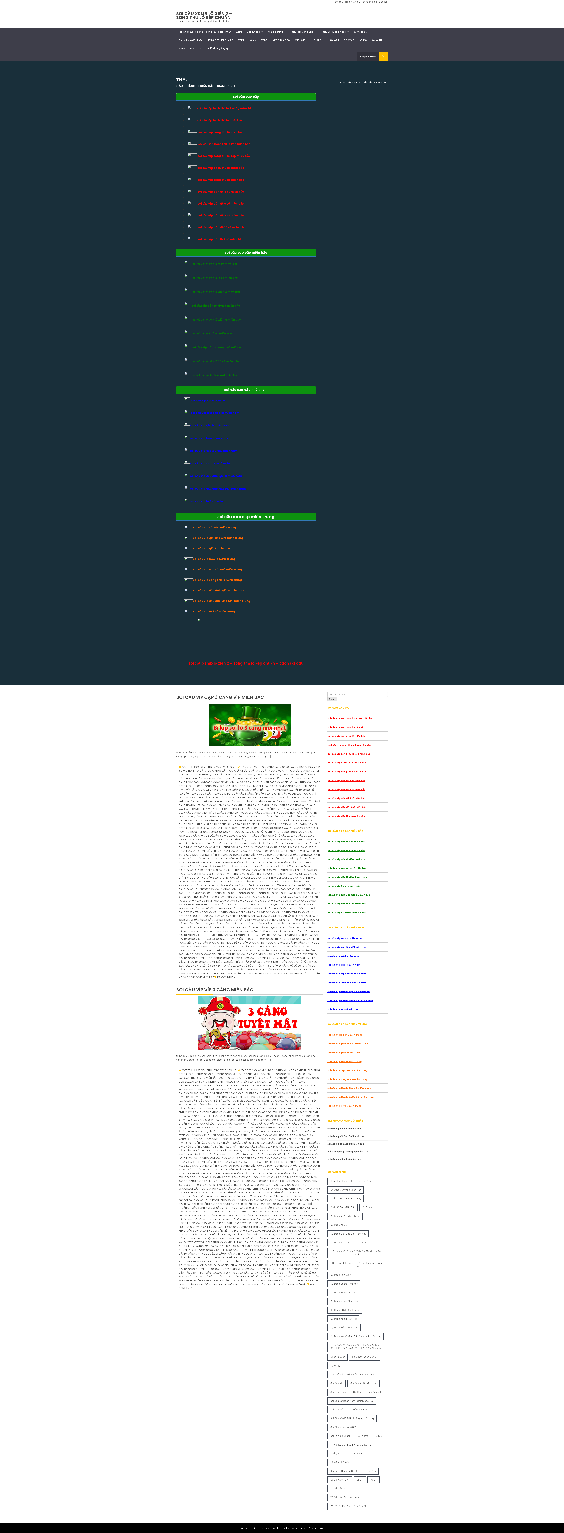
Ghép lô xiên (337, 1357)
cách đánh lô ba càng (198, 1104)
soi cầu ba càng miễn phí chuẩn (293, 935)
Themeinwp (316, 1528)
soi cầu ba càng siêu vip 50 (297, 1265)
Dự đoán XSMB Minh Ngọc (345, 1310)
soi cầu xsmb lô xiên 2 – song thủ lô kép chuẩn (361, 1)
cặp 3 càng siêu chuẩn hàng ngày (291, 782)
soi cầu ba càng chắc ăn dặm (213, 927)
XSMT (264, 40)
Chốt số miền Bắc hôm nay (345, 1198)
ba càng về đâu (231, 1074)
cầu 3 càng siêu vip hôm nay (291, 824)
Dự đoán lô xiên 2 (340, 1275)
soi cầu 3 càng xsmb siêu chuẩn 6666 (274, 916)
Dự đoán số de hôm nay (344, 1283)
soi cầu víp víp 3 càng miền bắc (287, 1284)
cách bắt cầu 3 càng (245, 1089)
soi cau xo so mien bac (363, 1383)
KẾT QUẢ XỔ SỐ (281, 40)
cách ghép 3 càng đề (259, 1104)
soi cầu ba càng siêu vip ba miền (266, 1269)
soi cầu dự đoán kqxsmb (367, 1392)
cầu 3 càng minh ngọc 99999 (217, 1139)
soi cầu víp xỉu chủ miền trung (214, 527)
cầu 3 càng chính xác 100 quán (250, 1120)
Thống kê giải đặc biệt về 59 (346, 1453)
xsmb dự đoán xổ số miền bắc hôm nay (353, 1471)
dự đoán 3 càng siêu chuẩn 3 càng (285, 855)
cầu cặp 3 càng (200, 839)
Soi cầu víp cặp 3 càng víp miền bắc (220, 697)
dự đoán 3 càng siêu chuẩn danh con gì (233, 858)
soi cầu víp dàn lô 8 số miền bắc (215, 277)
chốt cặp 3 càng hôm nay (289, 843)
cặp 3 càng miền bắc (197, 774)
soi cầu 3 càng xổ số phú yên (204, 908)
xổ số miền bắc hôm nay (344, 1497)
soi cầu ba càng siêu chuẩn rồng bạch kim (271, 1261)
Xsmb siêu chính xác (248, 31)
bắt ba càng (276, 1078)
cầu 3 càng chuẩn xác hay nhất (230, 1123)
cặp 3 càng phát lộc (240, 778)
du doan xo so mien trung (345, 1216)
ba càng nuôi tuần (305, 1070)
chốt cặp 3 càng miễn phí (206, 847)
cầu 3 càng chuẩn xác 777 (213, 797)
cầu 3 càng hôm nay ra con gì (204, 809)
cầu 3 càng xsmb (205, 1158)
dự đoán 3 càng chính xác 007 (271, 851)
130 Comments (226, 977)
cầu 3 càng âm (248, 793)
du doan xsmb (338, 1225)
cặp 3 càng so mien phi (211, 786)
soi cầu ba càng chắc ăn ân (293, 1234)
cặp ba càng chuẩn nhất (249, 790)
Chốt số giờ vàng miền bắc (345, 1190)
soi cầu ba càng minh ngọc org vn (260, 942)
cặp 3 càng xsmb (221, 790)
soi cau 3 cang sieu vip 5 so (263, 897)
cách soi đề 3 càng (238, 1108)
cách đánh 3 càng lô (228, 1097)
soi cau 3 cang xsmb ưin (272, 920)
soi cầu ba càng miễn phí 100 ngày (251, 931)
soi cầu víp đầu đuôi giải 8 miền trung (220, 590)
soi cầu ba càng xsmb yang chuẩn (219, 973)
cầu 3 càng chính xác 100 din (277, 793)
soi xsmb (363, 1435)
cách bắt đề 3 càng (273, 1089)
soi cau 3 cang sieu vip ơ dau (244, 900)
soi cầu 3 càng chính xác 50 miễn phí (236, 874)
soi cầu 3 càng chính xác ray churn (247, 881)
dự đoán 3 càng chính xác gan (208, 855)
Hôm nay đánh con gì (364, 1357)
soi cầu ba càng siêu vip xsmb (258, 962)
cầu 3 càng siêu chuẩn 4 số (218, 1143)
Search (332, 699)
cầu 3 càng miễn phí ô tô (202, 813)
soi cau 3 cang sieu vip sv (279, 900)
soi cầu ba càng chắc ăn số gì (252, 927)
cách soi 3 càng (284, 1104)
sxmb (379, 1435)
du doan (367, 1207)
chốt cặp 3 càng (261, 843)
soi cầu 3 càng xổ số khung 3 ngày (287, 1215)
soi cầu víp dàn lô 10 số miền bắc (215, 361)
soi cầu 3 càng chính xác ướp (261, 885)
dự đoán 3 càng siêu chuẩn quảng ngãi (285, 858)
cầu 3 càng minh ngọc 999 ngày (276, 813)
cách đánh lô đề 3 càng (229, 1104)
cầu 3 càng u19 (244, 828)
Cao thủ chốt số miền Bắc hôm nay (350, 1181)
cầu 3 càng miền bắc (237, 809)
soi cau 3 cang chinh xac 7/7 (278, 874)
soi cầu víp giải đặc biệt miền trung (218, 538)
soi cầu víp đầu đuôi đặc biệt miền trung (221, 601)
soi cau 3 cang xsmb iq (286, 912)
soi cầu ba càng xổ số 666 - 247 (201, 965)
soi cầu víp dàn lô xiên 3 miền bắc (216, 305)
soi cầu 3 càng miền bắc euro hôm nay (289, 1200)
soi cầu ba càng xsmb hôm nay (270, 1280)
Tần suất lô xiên (340, 1462)
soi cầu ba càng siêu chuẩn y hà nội (213, 954)
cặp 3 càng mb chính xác (279, 770)
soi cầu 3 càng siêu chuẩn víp (226, 897)
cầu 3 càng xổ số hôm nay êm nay (275, 828)
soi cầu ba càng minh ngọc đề (218, 942)
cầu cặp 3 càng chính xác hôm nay (268, 839)
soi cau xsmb (338, 1392)
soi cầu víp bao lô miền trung (214, 559)
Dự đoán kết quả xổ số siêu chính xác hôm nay (357, 1265)
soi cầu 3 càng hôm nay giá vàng (232, 889)
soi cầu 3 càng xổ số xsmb (241, 908)
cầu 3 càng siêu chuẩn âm (210, 820)
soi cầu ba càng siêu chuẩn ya (256, 954)
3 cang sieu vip (283, 1070)
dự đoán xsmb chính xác (344, 1301)
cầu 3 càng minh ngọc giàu (247, 816)
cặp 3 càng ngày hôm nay (210, 778)
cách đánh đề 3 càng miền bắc (204, 1101)
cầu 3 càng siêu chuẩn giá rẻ (289, 820)
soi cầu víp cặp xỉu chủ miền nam (214, 451)
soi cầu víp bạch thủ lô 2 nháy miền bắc (225, 108)
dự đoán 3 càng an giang (233, 851)
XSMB (241, 40)
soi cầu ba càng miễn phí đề (234, 939)
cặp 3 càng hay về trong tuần (294, 767)
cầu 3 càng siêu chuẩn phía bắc (229, 1146)
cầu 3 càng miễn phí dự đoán (205, 1135)
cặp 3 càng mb (252, 770)
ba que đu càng (273, 1074)
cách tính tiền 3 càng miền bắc (214, 1116)
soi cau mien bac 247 (296, 973)
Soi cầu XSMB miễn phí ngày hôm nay (352, 1418)
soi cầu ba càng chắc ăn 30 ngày (274, 923)
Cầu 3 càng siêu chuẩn (279, 816)
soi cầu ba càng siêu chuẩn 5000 (208, 946)
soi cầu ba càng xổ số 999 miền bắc (285, 1276)
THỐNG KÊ (319, 40)
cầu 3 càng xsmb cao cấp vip (233, 835)
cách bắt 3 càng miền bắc (256, 1085)
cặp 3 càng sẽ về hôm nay (222, 782)
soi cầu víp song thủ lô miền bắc (221, 132)
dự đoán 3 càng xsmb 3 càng (268, 866)
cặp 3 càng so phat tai (241, 786)
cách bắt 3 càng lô (226, 1085)
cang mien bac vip (246, 1116)
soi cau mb (336, 1383)
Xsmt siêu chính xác (303, 31)
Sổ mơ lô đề (360, 31)
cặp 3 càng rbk (296, 778)
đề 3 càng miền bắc (300, 866)
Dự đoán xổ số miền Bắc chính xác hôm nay (355, 1336)
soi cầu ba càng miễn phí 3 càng (294, 931)
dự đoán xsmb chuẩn (342, 1292)
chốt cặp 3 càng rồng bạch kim (271, 847)
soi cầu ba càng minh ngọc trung (282, 1253)
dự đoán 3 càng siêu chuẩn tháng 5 (252, 862)
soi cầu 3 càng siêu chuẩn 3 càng (224, 893)
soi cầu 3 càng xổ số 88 (258, 904)
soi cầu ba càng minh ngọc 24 (271, 939)
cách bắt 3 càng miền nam (291, 1085)
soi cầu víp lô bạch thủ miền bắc (345, 1144)
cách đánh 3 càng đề (200, 1097)
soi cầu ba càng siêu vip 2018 (294, 954)
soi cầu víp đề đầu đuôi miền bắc (215, 375)
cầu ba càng (289, 835)
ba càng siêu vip (210, 1074)
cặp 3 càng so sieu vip (271, 786)
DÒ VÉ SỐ (349, 40)
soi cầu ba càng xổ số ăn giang (231, 969)
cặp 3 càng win (200, 790)
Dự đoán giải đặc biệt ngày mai (348, 1242)
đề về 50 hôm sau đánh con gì (348, 1506)
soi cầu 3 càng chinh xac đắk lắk (223, 877)
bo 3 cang (236, 1081)
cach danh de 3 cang (287, 1093)
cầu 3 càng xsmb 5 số (199, 835)
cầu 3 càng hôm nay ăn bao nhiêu (222, 805)
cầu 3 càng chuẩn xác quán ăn (205, 801)
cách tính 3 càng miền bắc (296, 1108)
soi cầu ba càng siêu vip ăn (263, 958)
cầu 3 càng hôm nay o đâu (262, 805)
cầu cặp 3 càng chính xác (228, 839)
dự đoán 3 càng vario (233, 866)
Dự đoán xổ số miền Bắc (344, 1327)
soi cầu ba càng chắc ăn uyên (292, 927)
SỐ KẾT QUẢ (185, 48)
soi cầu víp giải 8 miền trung (213, 548)
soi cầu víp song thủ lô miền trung (217, 580)
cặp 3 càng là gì (232, 770)
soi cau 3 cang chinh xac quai (203, 881)
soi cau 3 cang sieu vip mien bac (204, 900)
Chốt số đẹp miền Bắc (342, 1207)
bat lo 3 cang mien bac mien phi (209, 1081)
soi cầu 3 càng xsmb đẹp (255, 912)
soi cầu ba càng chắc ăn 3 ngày (231, 923)
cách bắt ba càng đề (217, 1089)
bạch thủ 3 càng (263, 767)
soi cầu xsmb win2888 (343, 1427)
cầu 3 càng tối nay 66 (219, 828)
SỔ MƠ (363, 40)
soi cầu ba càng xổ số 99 (284, 965)
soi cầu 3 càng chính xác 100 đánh (290, 870)
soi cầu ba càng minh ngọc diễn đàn (291, 1250)
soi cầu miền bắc (229, 1284)
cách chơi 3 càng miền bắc (256, 1093)
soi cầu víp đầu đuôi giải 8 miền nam (216, 476)
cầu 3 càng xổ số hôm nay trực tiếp (216, 1154)
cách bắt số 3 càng (225, 1093)
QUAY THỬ (378, 40)
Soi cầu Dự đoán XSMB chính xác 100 (352, 1401)
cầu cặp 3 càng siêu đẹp (199, 843)
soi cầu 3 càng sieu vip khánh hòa (283, 1208)
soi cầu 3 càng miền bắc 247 (272, 889)
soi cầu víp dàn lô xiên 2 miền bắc (216, 291)
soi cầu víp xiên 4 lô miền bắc (344, 1159)
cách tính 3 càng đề (265, 1108)
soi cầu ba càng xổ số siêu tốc (273, 969)
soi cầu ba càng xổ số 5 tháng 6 (261, 1273)
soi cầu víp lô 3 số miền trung (214, 611)
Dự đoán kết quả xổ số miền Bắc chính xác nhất (357, 1253)
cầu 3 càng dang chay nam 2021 (291, 801)
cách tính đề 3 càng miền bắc (285, 1112)
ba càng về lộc (252, 1074)
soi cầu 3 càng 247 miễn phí (223, 870)
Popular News (368, 56)
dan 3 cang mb (302, 847)
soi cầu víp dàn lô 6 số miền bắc (215, 264)
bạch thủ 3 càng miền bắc (200, 1078)
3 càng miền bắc (262, 1070)
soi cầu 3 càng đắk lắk (297, 885)
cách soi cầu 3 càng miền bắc (205, 1108)
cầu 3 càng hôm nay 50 (256, 1127)
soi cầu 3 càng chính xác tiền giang (276, 1192)
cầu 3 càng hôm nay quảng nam (229, 1131)
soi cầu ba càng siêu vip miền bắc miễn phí (212, 962)
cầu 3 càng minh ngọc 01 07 (237, 813)
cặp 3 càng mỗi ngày (294, 774)
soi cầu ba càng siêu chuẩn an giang (271, 1257)
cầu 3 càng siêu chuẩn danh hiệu (249, 820)
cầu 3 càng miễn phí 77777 (268, 809)
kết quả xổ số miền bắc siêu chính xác (352, 1374)
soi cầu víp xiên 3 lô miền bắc (344, 1128)
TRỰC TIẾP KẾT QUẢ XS (220, 40)
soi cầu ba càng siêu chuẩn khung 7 (210, 950)
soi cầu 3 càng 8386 (255, 870)
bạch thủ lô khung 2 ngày (214, 48)
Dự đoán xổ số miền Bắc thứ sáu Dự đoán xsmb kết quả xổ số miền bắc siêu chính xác (357, 1347)
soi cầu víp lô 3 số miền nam (210, 501)
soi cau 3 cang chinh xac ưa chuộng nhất (214, 885)
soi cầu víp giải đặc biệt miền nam (215, 413)
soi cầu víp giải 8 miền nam (209, 425)
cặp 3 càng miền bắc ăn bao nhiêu (232, 774)
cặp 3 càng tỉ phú (297, 786)
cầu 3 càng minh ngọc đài (212, 816)
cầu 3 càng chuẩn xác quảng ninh (248, 801)
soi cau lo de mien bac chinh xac (262, 973)
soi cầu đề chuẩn (206, 1284)
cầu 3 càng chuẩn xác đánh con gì (253, 797)
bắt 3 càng (260, 1078)
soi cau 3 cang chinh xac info (288, 1188)
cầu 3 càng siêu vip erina (256, 824)
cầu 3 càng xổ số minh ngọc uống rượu (270, 832)
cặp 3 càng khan (210, 770)
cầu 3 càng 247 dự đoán (223, 793)
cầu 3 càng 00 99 (195, 793)
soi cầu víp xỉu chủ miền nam (212, 400)
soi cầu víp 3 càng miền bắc (212, 333)
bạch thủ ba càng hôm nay (235, 1078)
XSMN (253, 40)
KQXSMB (335, 1365)
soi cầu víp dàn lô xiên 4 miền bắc (216, 319)
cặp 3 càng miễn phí (267, 774)
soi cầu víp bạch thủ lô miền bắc (220, 120)
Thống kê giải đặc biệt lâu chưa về (350, 1444)
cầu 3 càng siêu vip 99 (226, 824)
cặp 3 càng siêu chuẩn (254, 782)
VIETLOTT (300, 40)
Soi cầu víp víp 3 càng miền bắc (215, 990)
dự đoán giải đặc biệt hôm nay (348, 1233)
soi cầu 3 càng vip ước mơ (225, 904)
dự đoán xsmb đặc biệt (343, 1318)
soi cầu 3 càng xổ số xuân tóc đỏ (280, 908)
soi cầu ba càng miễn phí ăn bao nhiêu (248, 935)
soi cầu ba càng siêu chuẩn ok (253, 950)
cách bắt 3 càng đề (200, 1085)
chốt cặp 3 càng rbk (237, 847)
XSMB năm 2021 (339, 1479)
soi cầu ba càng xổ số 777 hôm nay (245, 965)
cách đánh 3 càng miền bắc (260, 1097)
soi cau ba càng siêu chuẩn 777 (250, 946)
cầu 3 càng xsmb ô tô (266, 835)
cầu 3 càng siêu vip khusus (224, 1150)
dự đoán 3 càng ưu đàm (203, 866)
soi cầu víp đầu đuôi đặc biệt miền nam (218, 488)
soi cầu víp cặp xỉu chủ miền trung (217, 569)
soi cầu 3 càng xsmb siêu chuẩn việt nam (229, 920)
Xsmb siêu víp (276, 31)
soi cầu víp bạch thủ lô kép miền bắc (224, 144)
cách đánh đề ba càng (239, 1101)
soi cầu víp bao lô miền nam (210, 438)
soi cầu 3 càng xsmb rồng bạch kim (227, 916)
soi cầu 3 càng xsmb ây (223, 912)
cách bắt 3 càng (272, 1081)
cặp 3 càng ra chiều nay (270, 778)
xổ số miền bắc (339, 1488)
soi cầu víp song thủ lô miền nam (213, 463)
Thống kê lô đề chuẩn (190, 40)
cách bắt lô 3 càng (199, 1093)
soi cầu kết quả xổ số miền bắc (348, 1409)
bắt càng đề (292, 1078)
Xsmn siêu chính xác (334, 31)
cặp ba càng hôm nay (279, 790)
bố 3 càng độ (252, 1081)
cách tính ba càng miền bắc (220, 1112)
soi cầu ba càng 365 (301, 920)
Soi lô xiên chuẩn (340, 1435)
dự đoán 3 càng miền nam (245, 855)
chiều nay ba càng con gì (232, 843)
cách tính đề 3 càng (252, 1112)
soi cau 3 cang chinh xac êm (264, 877)
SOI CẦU (334, 40)
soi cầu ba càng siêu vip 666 (227, 958)
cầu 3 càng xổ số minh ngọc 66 (223, 832)
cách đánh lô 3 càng (268, 1101)
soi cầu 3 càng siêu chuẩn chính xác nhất (273, 893)
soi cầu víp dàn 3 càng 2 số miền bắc (218, 347)
